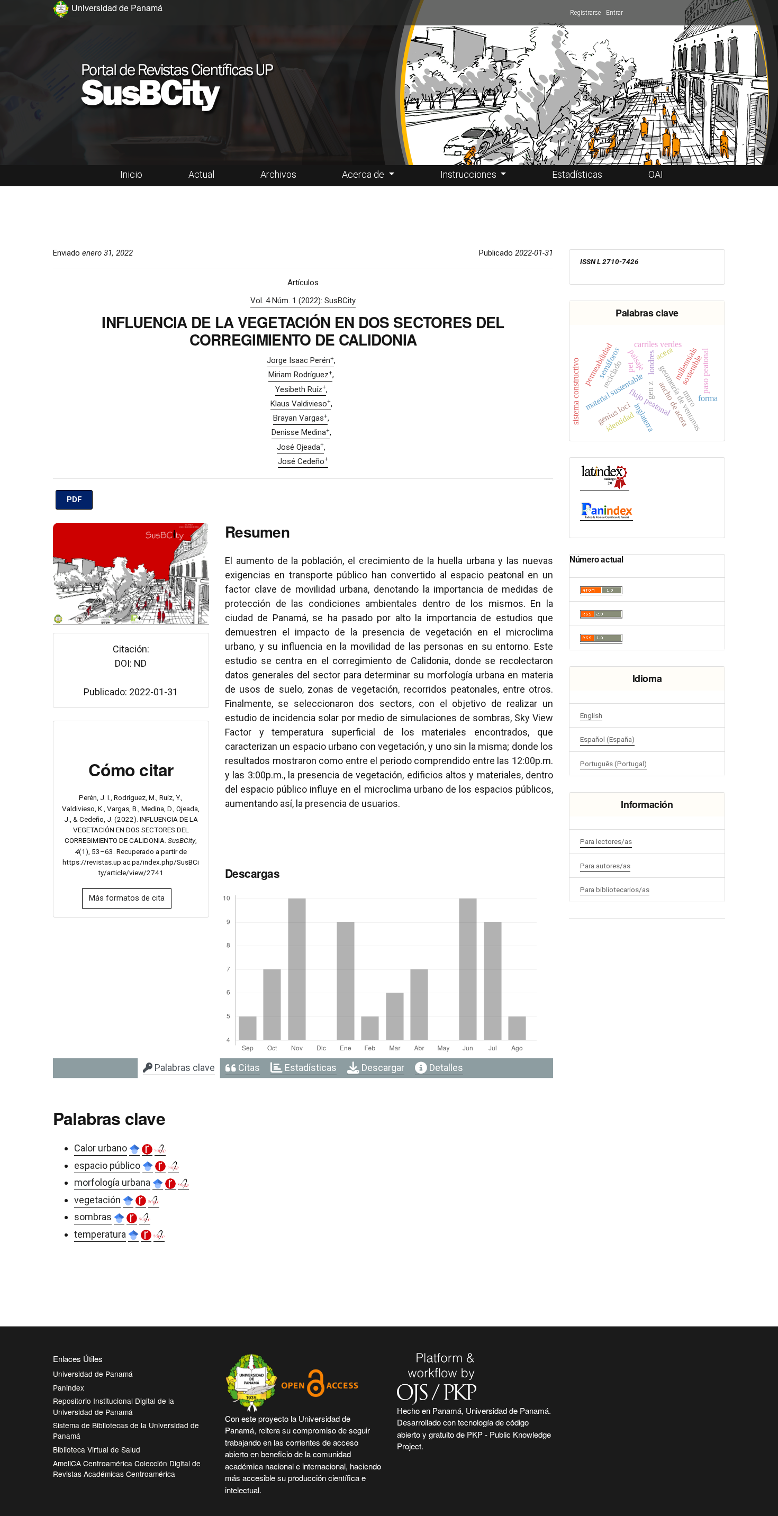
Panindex (68, 1387)
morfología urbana (112, 1182)
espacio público (107, 1165)
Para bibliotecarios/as (614, 889)
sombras (93, 1216)
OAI (655, 174)
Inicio (131, 174)
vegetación (97, 1199)
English (591, 715)
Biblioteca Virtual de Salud (96, 1449)
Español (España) (607, 739)
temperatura (100, 1234)
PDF (74, 499)
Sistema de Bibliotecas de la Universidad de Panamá (126, 1430)
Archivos (278, 174)
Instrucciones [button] (469, 174)
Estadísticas (577, 174)
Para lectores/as (606, 841)
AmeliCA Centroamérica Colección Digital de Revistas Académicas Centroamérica (127, 1468)
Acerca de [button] (364, 174)
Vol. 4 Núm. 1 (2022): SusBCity (303, 300)
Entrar (614, 12)
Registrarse (585, 12)
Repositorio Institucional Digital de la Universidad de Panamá (113, 1406)
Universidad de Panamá (93, 1373)
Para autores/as (605, 865)
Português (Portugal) (613, 763)
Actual (201, 174)
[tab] (179, 1068)
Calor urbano (100, 1148)
